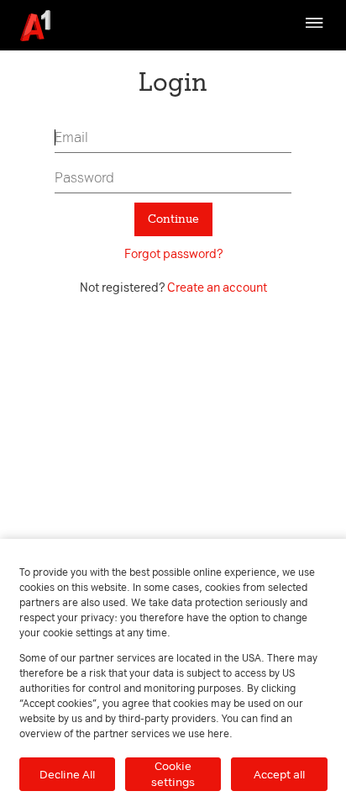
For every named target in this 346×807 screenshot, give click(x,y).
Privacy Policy (291, 57)
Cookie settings (173, 774)
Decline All (67, 774)
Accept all (279, 774)
